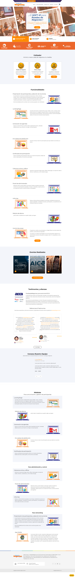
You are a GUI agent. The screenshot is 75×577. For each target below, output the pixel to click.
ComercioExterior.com (54, 328)
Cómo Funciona (34, 39)
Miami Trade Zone (55, 318)
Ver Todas (38, 347)
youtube (39, 369)
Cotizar (55, 4)
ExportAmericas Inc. (41, 340)
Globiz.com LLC (59, 570)
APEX (32, 321)
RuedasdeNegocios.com (56, 310)
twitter (36, 369)
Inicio (34, 4)
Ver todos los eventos (37, 277)
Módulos (51, 39)
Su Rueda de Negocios (19, 39)
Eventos (51, 4)
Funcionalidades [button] (39, 4)
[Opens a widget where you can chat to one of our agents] (71, 575)
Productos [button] (46, 4)
